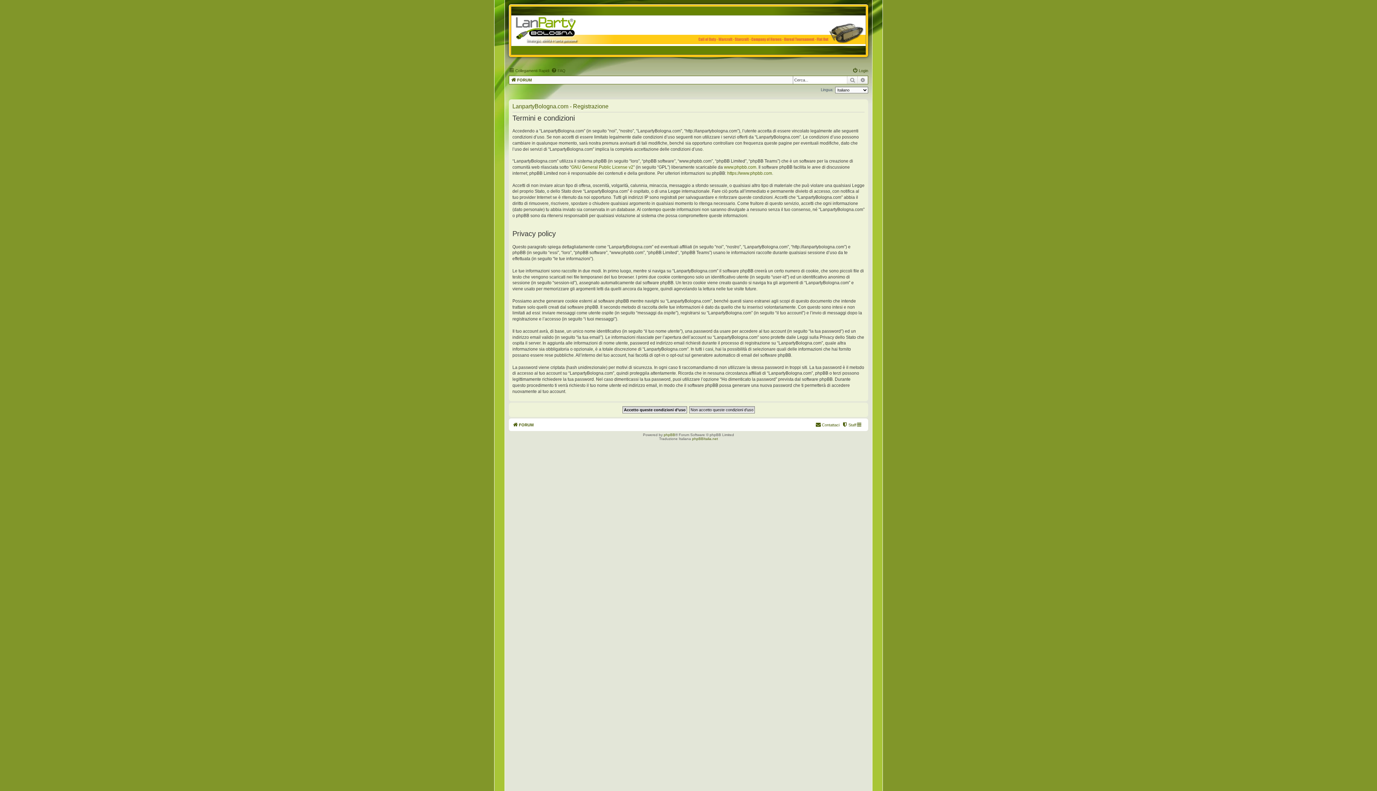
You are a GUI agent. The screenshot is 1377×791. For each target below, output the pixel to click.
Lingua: (827, 90)
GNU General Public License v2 (602, 167)
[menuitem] (558, 70)
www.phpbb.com (740, 167)
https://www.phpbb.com (749, 173)
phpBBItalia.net (705, 439)
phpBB (669, 435)
